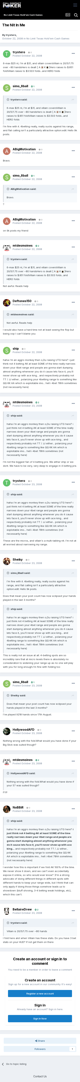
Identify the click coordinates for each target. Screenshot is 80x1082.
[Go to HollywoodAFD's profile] (6, 731)
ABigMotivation (24, 149)
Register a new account (40, 993)
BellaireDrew (22, 909)
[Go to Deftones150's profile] (6, 303)
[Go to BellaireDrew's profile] (6, 911)
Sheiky (18, 559)
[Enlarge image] (42, 67)
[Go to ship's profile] (6, 350)
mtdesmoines (23, 245)
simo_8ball (20, 86)
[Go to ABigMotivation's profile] (6, 151)
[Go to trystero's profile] (6, 54)
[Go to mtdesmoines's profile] (6, 247)
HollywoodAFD (23, 729)
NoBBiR (18, 807)
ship (16, 348)
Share (41, 1040)
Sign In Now (40, 1018)
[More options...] (73, 53)
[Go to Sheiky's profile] (6, 561)
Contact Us (40, 1076)
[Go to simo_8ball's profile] (6, 88)
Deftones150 (22, 301)
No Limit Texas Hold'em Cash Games (47, 38)
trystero (11, 34)
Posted (27, 55)
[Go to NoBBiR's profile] (6, 809)
